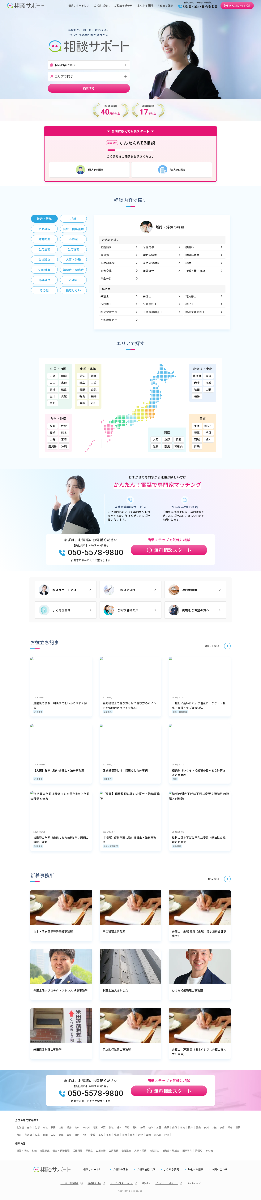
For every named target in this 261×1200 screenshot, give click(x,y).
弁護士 (105, 296)
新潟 (82, 396)
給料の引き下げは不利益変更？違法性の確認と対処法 (198, 840)
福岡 (52, 426)
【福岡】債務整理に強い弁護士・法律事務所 (129, 840)
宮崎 (64, 439)
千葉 (208, 432)
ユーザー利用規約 (70, 1183)
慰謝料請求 (192, 255)
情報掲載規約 (94, 1183)
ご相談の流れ (102, 5)
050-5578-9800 (200, 6)
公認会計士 (150, 304)
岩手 (197, 383)
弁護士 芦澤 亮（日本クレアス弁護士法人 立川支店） (199, 1051)
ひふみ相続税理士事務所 (187, 990)
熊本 (64, 432)
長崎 (52, 432)
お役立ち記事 (165, 5)
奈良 (167, 446)
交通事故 (44, 1150)
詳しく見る (212, 646)
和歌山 (178, 446)
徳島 (64, 389)
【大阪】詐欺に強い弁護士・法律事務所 (58, 770)
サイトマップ (194, 1183)
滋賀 (156, 446)
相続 (175, 778)
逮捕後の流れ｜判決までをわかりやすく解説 (60, 705)
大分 (52, 439)
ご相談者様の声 (123, 5)
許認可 (199, 1150)
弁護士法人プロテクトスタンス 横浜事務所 (60, 990)
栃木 (208, 439)
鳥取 (64, 383)
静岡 (94, 376)
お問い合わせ (220, 1169)
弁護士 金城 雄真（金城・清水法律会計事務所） (199, 933)
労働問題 (177, 846)
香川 (52, 396)
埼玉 (197, 432)
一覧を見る (212, 879)
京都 (167, 439)
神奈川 (208, 426)
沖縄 (64, 446)
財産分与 (148, 247)
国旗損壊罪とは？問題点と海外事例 (125, 770)
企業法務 (101, 1150)
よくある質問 (145, 5)
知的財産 (154, 1150)
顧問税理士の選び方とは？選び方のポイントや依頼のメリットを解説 (129, 705)
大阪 (156, 439)
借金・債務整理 (180, 711)
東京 (197, 426)
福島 (197, 396)
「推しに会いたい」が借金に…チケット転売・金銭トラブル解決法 (198, 705)
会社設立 (126, 1150)
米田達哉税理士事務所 (47, 1049)
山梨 (94, 389)
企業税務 (108, 711)
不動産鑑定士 (109, 320)
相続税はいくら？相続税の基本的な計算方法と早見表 (198, 772)
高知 (52, 403)
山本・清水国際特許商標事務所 (53, 931)
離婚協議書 (150, 255)
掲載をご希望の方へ (195, 610)
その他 (209, 1150)
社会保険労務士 (110, 312)
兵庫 (179, 439)
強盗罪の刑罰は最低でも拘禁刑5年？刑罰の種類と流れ (61, 840)
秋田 (197, 389)
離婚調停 (148, 271)
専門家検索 (189, 590)
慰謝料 (189, 247)
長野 (82, 389)
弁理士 (147, 296)
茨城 (197, 439)
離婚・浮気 (23, 1150)
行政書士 (106, 304)
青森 (208, 376)
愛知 (82, 376)
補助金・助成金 (170, 1150)
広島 (52, 376)
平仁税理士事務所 (114, 931)
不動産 (89, 1150)
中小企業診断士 (195, 312)
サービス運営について (121, 1183)
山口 (52, 383)
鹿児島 (52, 446)
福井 (94, 396)
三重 (94, 383)
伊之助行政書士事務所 (117, 1049)
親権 (188, 263)
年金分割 (106, 278)
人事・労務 (140, 1150)
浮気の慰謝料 (151, 263)
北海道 (197, 376)
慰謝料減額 (108, 263)
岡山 (64, 376)
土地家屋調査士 (153, 312)
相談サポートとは (78, 5)
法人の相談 (177, 170)
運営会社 (146, 1183)
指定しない (73, 290)
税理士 (189, 304)
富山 (82, 403)
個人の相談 (95, 170)
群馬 (197, 446)
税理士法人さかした (115, 990)
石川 (94, 403)
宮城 (208, 383)
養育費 (105, 255)
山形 (208, 389)
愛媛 (64, 396)
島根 (52, 389)
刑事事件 (38, 711)
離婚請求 (106, 247)
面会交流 (106, 271)
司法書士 (191, 296)
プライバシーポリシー (167, 1183)
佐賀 (64, 426)
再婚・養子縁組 (195, 271)
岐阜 (82, 383)
